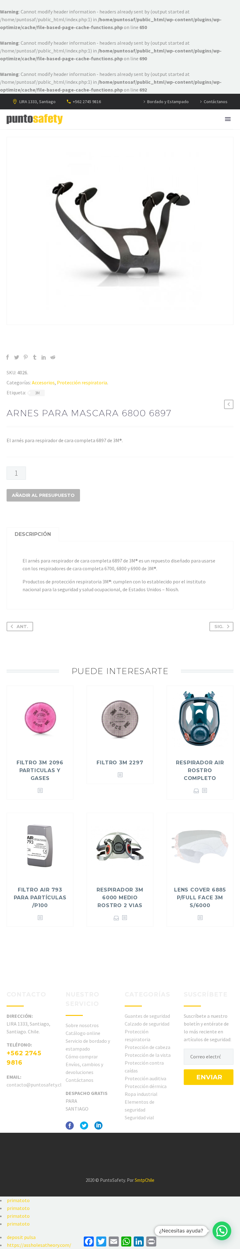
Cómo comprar (82, 1056)
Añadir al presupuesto (43, 495)
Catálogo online (83, 1033)
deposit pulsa (21, 1237)
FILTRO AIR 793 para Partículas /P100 (40, 897)
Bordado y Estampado (168, 101)
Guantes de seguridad (147, 1016)
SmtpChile (144, 1180)
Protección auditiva (145, 1078)
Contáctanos (216, 101)
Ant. (22, 626)
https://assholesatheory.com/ (39, 1245)
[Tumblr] (34, 357)
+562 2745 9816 (87, 101)
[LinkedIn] (43, 357)
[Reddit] (52, 357)
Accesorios (43, 382)
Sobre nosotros (82, 1025)
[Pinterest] (25, 357)
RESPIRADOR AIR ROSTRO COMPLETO (200, 770)
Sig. (218, 626)
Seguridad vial (139, 1117)
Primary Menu (227, 119)
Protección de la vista (148, 1055)
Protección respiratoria (82, 382)
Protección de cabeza (147, 1047)
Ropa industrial (141, 1094)
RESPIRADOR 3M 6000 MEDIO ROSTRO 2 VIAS (120, 897)
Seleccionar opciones (196, 791)
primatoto (18, 1200)
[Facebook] (7, 357)
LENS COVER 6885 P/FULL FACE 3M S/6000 (200, 897)
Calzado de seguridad (147, 1024)
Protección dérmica (146, 1086)
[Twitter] (16, 357)
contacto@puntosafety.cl (34, 1085)
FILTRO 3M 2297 (120, 763)
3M (37, 393)
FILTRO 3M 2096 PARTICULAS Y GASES (40, 770)
